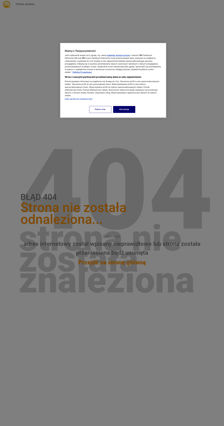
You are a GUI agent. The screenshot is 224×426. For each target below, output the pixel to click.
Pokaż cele (100, 109)
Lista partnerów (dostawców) (78, 99)
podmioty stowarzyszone (118, 55)
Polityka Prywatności (82, 72)
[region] (113, 80)
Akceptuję (124, 109)
